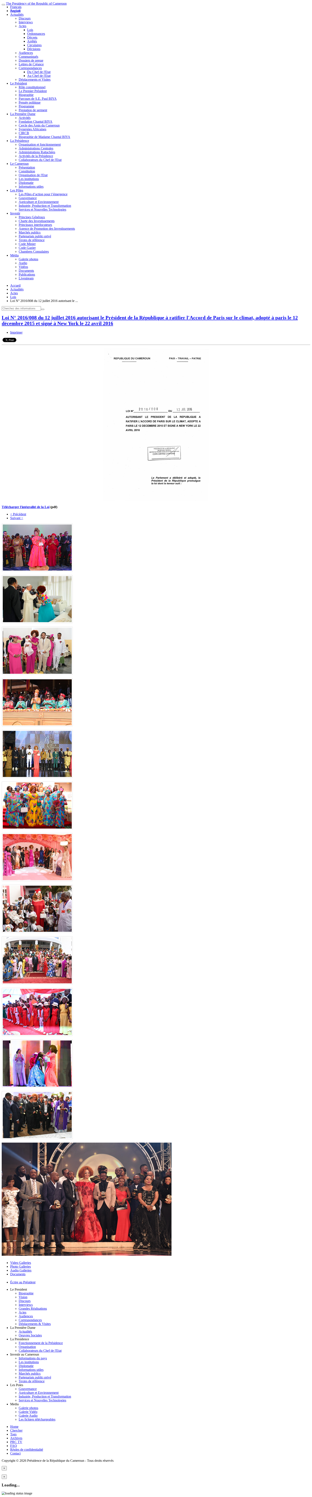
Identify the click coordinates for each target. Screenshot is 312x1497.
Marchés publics (30, 232)
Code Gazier (27, 248)
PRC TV (16, 1442)
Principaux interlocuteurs (35, 225)
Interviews (26, 22)
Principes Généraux (32, 217)
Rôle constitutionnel (32, 87)
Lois (30, 30)
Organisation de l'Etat (33, 175)
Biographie (26, 95)
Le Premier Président (33, 91)
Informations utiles (31, 186)
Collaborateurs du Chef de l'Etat (40, 160)
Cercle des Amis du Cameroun (39, 125)
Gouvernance (28, 198)
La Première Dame (22, 114)
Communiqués (28, 56)
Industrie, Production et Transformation (45, 205)
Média (14, 255)
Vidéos (23, 267)
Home (14, 1426)
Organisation (27, 1347)
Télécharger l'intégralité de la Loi (25, 507)
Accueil (15, 285)
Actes (22, 26)
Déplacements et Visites (35, 79)
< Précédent (18, 514)
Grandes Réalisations (33, 1308)
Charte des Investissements (37, 221)
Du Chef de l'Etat (39, 72)
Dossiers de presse (31, 60)
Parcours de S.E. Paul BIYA (38, 98)
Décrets (32, 37)
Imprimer (16, 332)
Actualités (17, 14)
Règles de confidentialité (26, 1449)
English (15, 11)
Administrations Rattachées (37, 152)
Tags (13, 1434)
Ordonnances (36, 33)
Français (15, 7)
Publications (27, 274)
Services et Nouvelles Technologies (42, 209)
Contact (15, 1453)
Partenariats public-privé (35, 236)
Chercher (16, 1430)
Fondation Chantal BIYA (35, 121)
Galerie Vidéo (28, 1412)
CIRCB (24, 133)
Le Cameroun (19, 163)
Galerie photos (28, 259)
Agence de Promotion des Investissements (47, 228)
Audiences (26, 53)
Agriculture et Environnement (39, 202)
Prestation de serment (33, 110)
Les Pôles (16, 190)
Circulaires (34, 45)
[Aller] (42, 309)
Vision (23, 1297)
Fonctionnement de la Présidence (41, 1343)
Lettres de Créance (31, 64)
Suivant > (16, 518)
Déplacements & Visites (35, 1324)
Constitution (27, 171)
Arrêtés (32, 41)
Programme (26, 106)
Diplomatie (26, 183)
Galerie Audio (28, 1415)
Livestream (26, 278)
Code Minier (27, 244)
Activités (25, 118)
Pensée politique (30, 102)
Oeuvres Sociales (30, 1335)
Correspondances (30, 68)
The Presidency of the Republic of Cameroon (36, 3)
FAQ (13, 1446)
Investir (15, 213)
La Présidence (19, 140)
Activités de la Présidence (36, 156)
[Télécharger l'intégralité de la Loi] (156, 500)
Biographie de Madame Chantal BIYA (44, 137)
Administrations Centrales (36, 148)
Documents (26, 270)
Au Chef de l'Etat (39, 76)
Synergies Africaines (32, 129)
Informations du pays (33, 1358)
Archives (16, 1438)
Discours (25, 18)
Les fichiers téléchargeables (37, 1419)
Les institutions (29, 179)
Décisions (33, 49)
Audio (23, 263)
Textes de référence (32, 240)
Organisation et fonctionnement (40, 144)
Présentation (27, 167)
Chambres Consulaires (34, 251)
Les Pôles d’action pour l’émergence (43, 194)
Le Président (18, 83)
